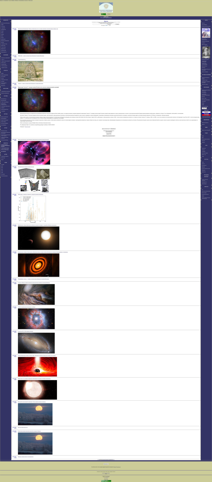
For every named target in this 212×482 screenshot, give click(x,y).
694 (103, 459)
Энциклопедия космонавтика (204, 61)
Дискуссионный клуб (4, 116)
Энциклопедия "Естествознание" (204, 64)
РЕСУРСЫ (206, 159)
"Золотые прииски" (4, 65)
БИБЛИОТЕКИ (206, 119)
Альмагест (2, 107)
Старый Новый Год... (22, 59)
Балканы (2, 34)
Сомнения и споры (4, 43)
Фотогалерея (3, 76)
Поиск (203, 162)
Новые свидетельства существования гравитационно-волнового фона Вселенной (33, 139)
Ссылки (108, 471)
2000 (2, 170)
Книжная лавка (3, 50)
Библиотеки (204, 171)
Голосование (21, 0)
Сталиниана (3, 111)
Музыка (2, 78)
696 (106, 459)
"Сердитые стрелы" (4, 67)
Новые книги (3, 45)
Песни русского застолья (206, 139)
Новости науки (204, 192)
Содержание (5, 0)
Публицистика (3, 29)
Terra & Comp (27, 126)
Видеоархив (3, 85)
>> (114, 459)
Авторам (203, 149)
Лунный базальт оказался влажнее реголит (26, 166)
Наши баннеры (204, 183)
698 (109, 459)
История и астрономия (205, 41)
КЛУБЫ (5, 127)
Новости (16, 0)
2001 (2, 169)
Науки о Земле (204, 98)
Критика (2, 42)
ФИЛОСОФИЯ (5, 88)
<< (97, 459)
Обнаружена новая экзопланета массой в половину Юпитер (29, 431)
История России (3, 98)
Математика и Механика (206, 99)
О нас (10, 0)
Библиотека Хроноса (205, 122)
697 (108, 459)
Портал (1, 0)
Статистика (111, 471)
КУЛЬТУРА (6, 70)
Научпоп (203, 124)
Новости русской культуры (206, 191)
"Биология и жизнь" (205, 84)
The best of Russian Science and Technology (206, 198)
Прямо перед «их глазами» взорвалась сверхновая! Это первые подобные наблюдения (34, 378)
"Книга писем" (3, 62)
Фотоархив (3, 174)
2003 (2, 166)
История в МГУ (3, 100)
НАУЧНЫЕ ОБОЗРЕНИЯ (206, 74)
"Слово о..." (3, 59)
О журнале (203, 151)
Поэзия (2, 37)
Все (202, 189)
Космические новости (205, 59)
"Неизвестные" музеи (4, 79)
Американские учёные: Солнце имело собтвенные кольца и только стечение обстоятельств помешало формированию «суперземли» (43, 252)
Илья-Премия (3, 151)
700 (112, 459)
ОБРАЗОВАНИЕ (206, 87)
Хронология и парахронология (3, 104)
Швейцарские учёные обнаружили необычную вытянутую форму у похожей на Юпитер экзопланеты (37, 225)
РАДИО (206, 127)
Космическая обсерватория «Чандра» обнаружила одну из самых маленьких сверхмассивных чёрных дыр (38, 28)
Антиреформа (204, 92)
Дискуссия (30, 0)
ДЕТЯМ (5, 154)
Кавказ (2, 32)
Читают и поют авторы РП (206, 130)
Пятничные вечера (4, 130)
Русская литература (205, 106)
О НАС (206, 145)
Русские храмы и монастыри (4, 83)
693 (102, 459)
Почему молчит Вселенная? (206, 26)
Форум (2, 159)
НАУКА (206, 20)
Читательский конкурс (5, 149)
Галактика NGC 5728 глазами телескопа (25, 331)
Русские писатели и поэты (206, 168)
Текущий (2, 164)
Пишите (13, 0)
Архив (106, 471)
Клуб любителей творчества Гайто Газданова (5, 135)
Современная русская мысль (5, 91)
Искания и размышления (5, 40)
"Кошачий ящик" (3, 64)
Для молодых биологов (206, 116)
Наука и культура (204, 44)
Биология (203, 96)
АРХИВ (5, 162)
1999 (2, 172)
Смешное (203, 142)
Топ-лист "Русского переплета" (205, 180)
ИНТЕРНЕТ (206, 176)
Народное (203, 140)
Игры (203, 137)
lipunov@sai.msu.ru (117, 466)
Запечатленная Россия (4, 109)
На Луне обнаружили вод (23, 427)
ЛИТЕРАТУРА (5, 20)
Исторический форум (4, 123)
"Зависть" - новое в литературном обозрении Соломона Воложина (30, 83)
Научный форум (3, 118)
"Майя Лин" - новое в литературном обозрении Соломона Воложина (31, 55)
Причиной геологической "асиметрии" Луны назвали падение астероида (32, 401)
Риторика (2, 81)
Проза (2, 35)
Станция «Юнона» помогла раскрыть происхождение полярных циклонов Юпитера (34, 282)
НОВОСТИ (206, 186)
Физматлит (203, 67)
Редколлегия (204, 148)
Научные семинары (205, 71)
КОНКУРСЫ (206, 110)
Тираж (203, 156)
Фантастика (3, 157)
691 (99, 459)
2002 (2, 167)
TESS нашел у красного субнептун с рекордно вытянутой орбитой (30, 194)
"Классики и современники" (5, 57)
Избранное (203, 170)
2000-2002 (206, 46)
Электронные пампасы (4, 156)
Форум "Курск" (3, 121)
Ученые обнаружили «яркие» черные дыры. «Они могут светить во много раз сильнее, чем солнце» (37, 355)
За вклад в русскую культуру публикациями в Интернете (5, 145)
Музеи (203, 135)
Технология (204, 101)
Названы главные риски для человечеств (25, 456)
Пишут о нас (204, 154)
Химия (203, 104)
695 (105, 459)
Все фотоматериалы (4, 175)
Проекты (203, 163)
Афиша (2, 24)
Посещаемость (204, 165)
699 (111, 459)
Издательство (3, 48)
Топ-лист (26, 0)
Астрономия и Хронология (5, 106)
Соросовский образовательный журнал (206, 94)
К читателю (3, 26)
